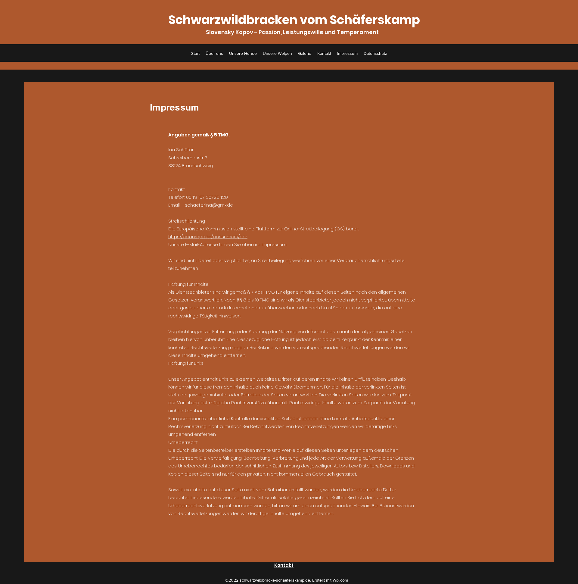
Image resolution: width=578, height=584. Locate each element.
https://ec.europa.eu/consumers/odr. (207, 236)
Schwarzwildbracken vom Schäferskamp (294, 19)
